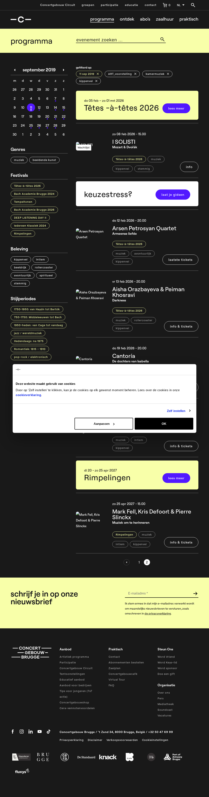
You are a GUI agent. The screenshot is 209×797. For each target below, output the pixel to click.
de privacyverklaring (158, 613)
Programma (102, 19)
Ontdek (127, 19)
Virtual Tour (117, 679)
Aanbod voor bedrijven (76, 685)
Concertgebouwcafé (123, 673)
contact (150, 5)
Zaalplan (115, 668)
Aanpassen (102, 423)
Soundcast (165, 709)
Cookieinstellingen (155, 740)
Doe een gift (166, 673)
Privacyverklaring (72, 740)
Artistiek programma (74, 656)
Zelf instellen (176, 410)
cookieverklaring (28, 395)
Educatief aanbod (72, 679)
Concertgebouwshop (74, 702)
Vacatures (164, 715)
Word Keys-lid (167, 662)
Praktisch (188, 19)
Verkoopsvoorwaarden (122, 740)
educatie (131, 5)
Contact (114, 656)
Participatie (68, 662)
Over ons (164, 692)
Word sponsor (167, 668)
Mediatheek (166, 704)
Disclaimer (95, 740)
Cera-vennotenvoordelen (77, 708)
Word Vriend (166, 656)
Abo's (145, 19)
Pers (161, 698)
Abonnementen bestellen (126, 662)
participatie (109, 5)
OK (164, 423)
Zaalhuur (165, 19)
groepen (88, 5)
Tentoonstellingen (72, 673)
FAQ (111, 685)
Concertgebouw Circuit (57, 5)
